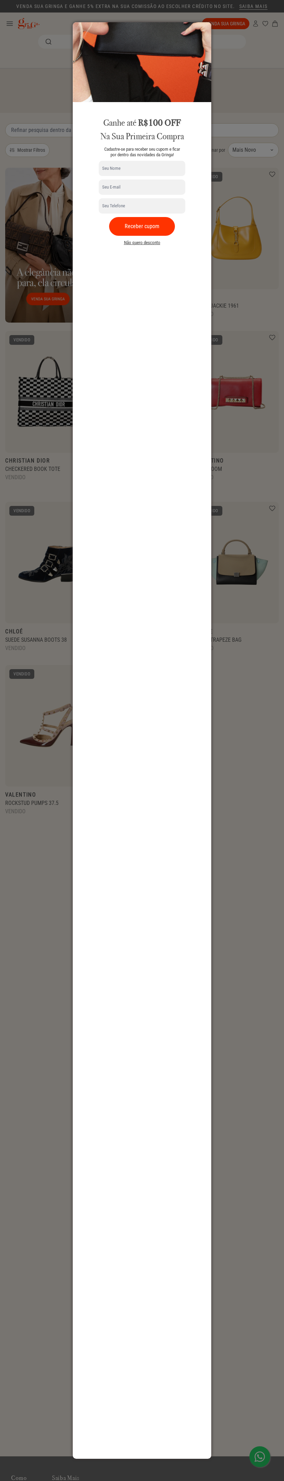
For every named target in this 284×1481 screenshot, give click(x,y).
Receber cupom (142, 226)
